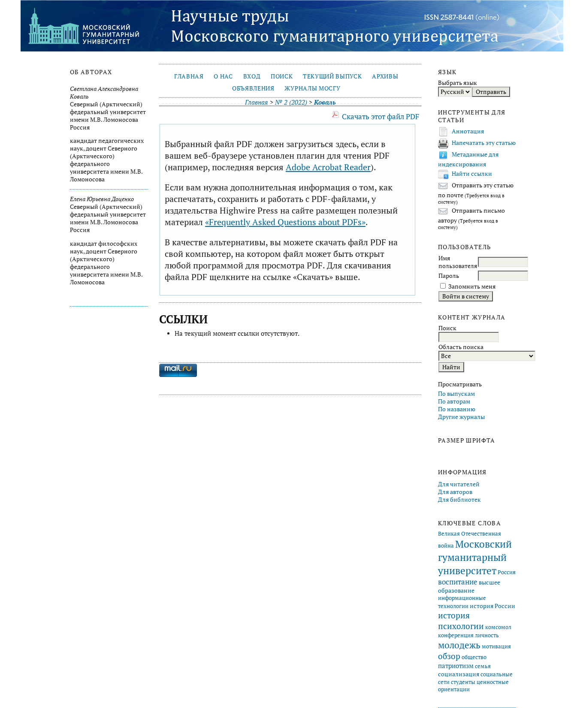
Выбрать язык (457, 83)
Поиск (282, 76)
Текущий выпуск (332, 76)
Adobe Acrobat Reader (328, 167)
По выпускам (456, 394)
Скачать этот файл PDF (380, 116)
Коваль (324, 102)
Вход (252, 76)
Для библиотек (459, 499)
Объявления (253, 88)
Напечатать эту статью (484, 143)
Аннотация (468, 131)
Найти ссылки (472, 174)
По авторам (454, 401)
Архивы (385, 76)
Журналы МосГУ (312, 88)
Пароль (448, 276)
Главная (189, 76)
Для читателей (459, 484)
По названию (456, 409)
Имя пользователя (457, 262)
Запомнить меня (471, 286)
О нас (223, 76)
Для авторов (455, 492)
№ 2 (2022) (291, 102)
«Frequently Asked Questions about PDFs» (285, 222)
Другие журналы (461, 417)
